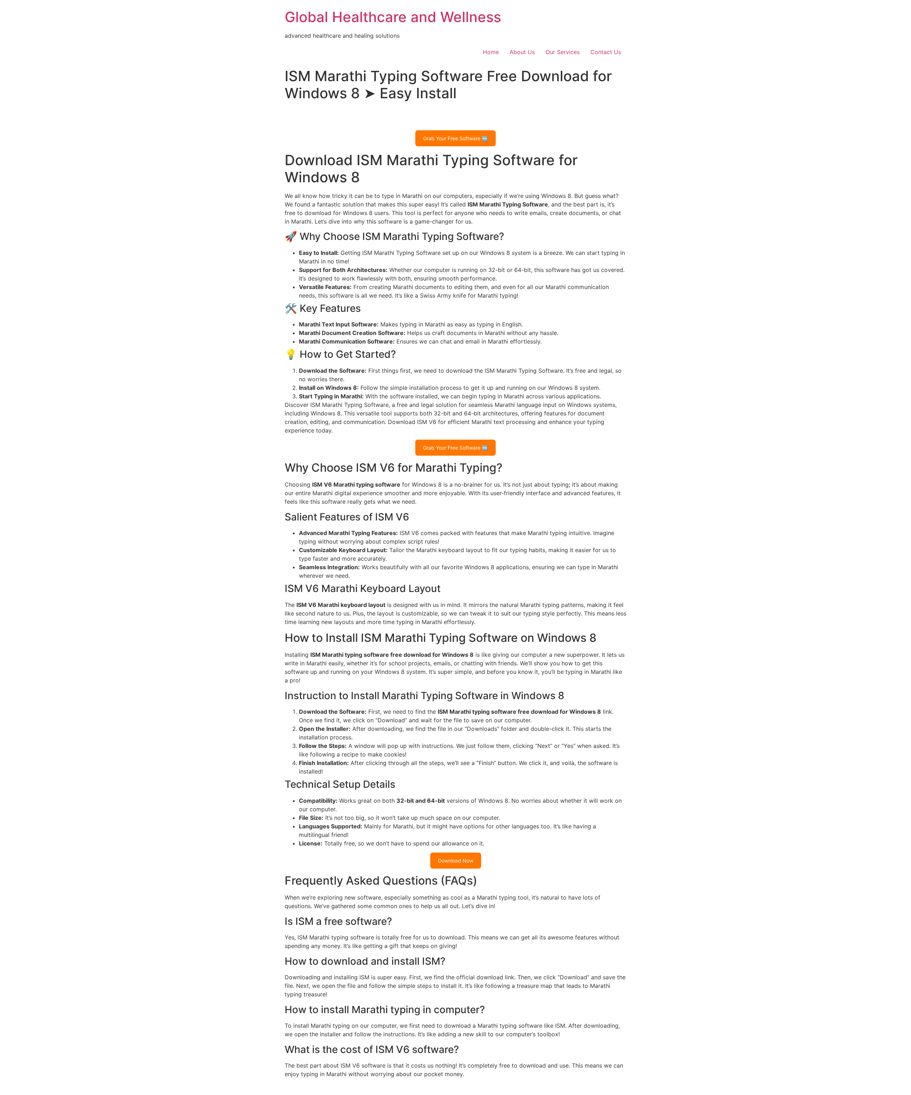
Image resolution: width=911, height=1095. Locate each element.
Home (491, 52)
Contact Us (605, 52)
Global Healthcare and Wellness (393, 17)
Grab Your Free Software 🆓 (455, 138)
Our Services (563, 52)
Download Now (455, 861)
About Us (522, 52)
